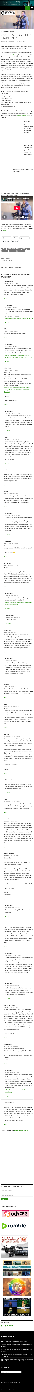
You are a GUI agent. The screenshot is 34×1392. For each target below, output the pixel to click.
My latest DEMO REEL (7, 259)
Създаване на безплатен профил (11, 1354)
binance (3, 1341)
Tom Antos (13, 41)
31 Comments (21, 41)
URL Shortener (5, 1359)
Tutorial (11, 31)
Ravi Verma (7, 470)
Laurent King (8, 630)
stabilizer (13, 251)
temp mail (3, 1344)
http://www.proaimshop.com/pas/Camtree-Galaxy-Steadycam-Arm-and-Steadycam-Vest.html (17, 390)
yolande (6, 684)
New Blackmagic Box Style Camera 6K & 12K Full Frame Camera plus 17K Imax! (17, 1359)
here (4, 230)
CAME (3, 248)
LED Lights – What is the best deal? (11, 266)
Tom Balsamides (9, 819)
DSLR (23, 248)
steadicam (21, 251)
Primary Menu (32, 8)
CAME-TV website (23, 115)
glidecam (5, 251)
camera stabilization (14, 248)
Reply (6, 298)
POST (13, 55)
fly (28, 248)
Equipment (4, 31)
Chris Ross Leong (9, 1103)
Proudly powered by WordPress (8, 1389)
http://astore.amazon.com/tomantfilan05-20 (19, 318)
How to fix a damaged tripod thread (17, 1341)
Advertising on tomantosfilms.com (10, 1382)
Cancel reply (32, 1131)
